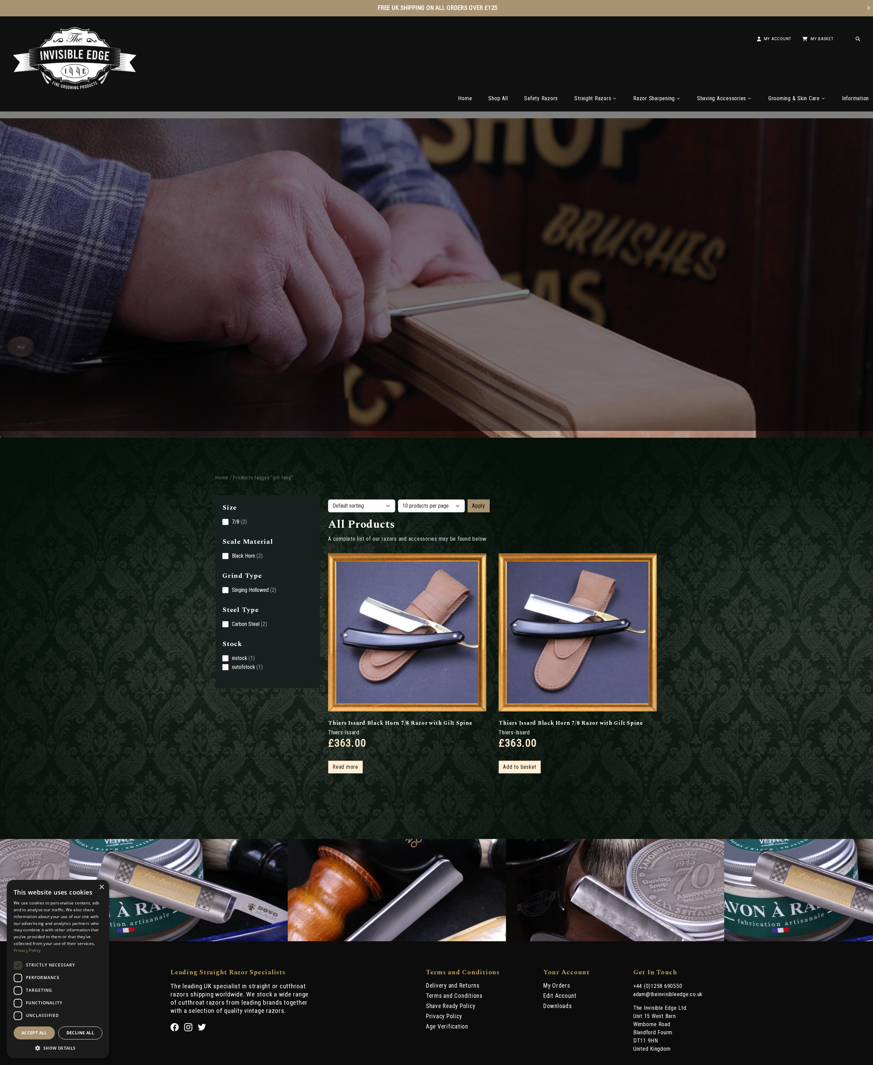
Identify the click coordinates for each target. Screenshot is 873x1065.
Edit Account (560, 995)
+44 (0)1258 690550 (657, 986)
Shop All (498, 98)
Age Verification (447, 1026)
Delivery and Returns (452, 985)
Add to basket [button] (519, 767)
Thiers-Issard (343, 732)
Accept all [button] (34, 1033)
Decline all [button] (80, 1033)
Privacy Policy (444, 1016)
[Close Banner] (868, 8)
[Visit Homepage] (74, 87)
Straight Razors (592, 98)
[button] (58, 1047)
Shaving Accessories (721, 98)
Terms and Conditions (454, 995)
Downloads (557, 1006)
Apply (478, 505)
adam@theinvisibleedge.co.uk (667, 994)
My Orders (556, 985)
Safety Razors (541, 98)
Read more (345, 767)
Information (855, 98)
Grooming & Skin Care (794, 98)
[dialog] (58, 969)
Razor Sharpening (654, 98)
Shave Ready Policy (450, 1006)
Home (465, 98)
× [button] (101, 887)
